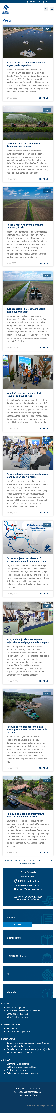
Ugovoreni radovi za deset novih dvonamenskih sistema (23, 145)
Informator (12, 992)
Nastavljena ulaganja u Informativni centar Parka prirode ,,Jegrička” (25, 815)
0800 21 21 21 (29, 881)
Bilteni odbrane (14, 937)
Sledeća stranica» (28, 864)
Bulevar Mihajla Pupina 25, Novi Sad (23, 1011)
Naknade (11, 917)
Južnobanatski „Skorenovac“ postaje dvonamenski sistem (26, 310)
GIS (8, 974)
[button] (52, 9)
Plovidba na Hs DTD (16, 955)
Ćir (46, 2)
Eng (51, 2)
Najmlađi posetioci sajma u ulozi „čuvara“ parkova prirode (24, 394)
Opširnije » (44, 98)
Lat (40, 2)
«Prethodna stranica (13, 860)
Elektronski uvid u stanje (18, 1064)
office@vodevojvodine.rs (18, 1017)
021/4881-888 (21, 1014)
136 (50, 860)
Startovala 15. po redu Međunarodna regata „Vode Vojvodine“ (26, 64)
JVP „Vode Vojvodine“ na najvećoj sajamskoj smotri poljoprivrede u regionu (28, 641)
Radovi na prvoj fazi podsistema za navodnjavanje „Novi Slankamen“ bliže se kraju (27, 729)
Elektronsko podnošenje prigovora (22, 1073)
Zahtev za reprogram (16, 1070)
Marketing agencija (36, 1105)
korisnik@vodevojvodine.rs (29, 889)
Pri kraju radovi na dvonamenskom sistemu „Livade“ (25, 226)
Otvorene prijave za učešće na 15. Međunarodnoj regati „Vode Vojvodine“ (27, 560)
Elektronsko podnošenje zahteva (21, 1067)
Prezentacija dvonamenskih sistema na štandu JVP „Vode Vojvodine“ (27, 475)
